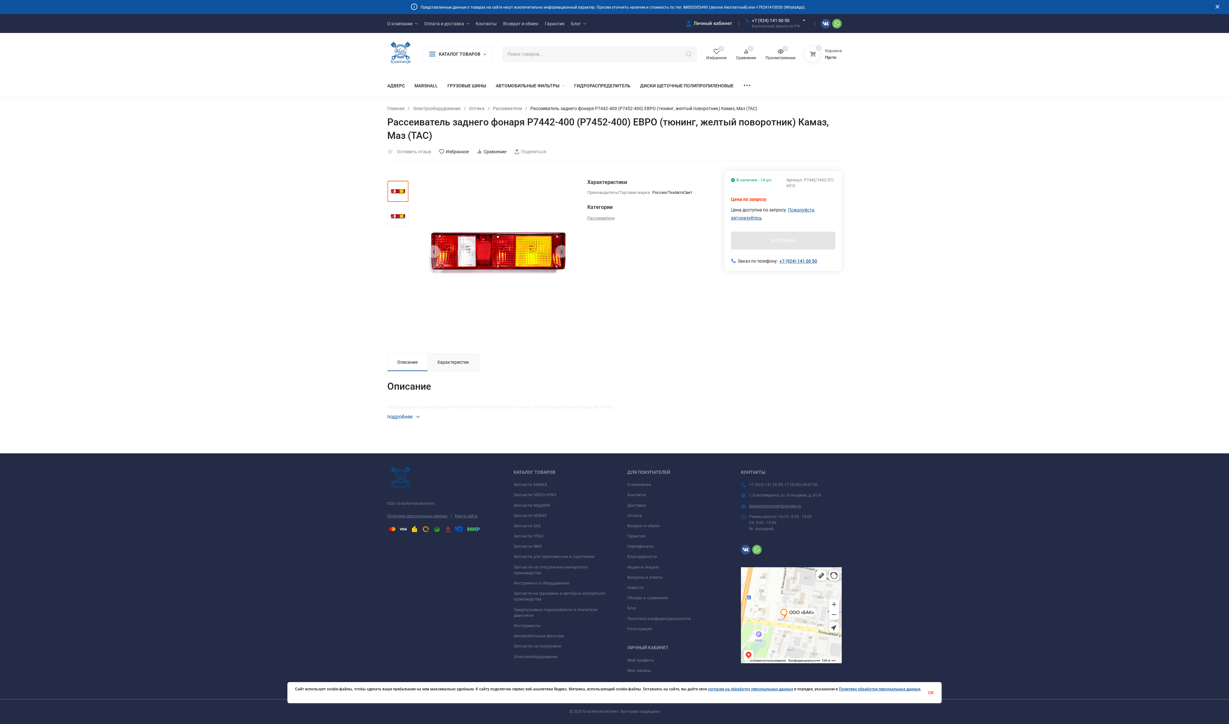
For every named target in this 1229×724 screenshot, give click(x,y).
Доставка (636, 505)
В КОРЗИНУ (783, 240)
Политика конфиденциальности (659, 618)
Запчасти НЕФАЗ (530, 515)
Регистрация (639, 628)
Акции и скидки (643, 567)
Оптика (477, 108)
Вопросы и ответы (645, 577)
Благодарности (642, 556)
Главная (396, 108)
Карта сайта (466, 516)
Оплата (634, 515)
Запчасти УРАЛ (528, 536)
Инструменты (527, 625)
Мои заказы (639, 670)
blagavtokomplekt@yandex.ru (775, 506)
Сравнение (495, 151)
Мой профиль (640, 660)
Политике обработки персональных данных (879, 689)
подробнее (400, 417)
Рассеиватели (507, 108)
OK (931, 692)
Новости (635, 587)
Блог (631, 608)
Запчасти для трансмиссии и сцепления (554, 556)
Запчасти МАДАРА (532, 505)
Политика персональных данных (417, 516)
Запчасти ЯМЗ (528, 546)
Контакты (636, 494)
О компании (639, 484)
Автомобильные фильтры (539, 635)
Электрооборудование (437, 108)
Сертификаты (640, 546)
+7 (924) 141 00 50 (771, 20)
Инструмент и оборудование (541, 583)
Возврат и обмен (643, 525)
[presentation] (433, 251)
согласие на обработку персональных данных (750, 689)
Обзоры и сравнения (647, 597)
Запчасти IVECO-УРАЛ (535, 494)
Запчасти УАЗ (527, 525)
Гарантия (636, 536)
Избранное (457, 151)
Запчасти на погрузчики (537, 646)
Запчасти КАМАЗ (530, 484)
